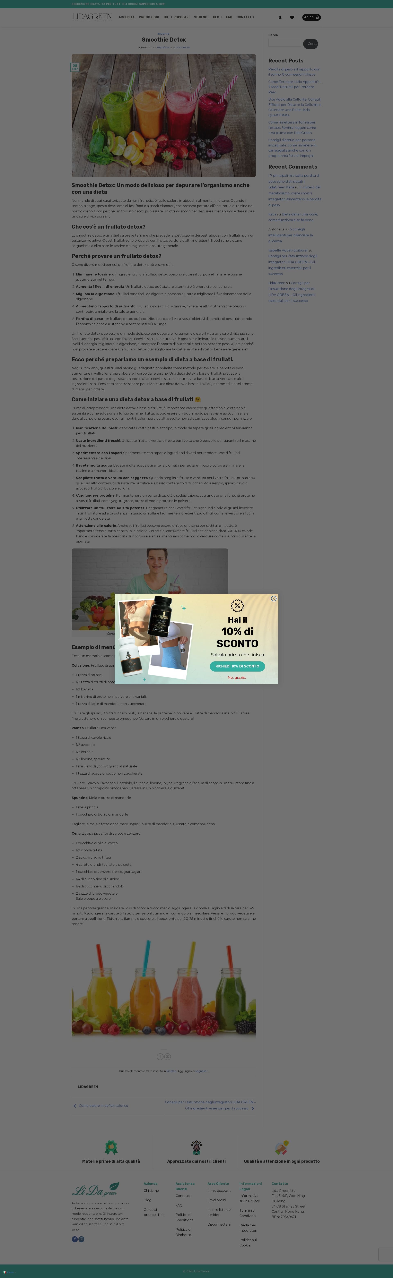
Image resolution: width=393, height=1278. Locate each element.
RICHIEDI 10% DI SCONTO (237, 666)
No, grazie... (237, 677)
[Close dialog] (273, 598)
